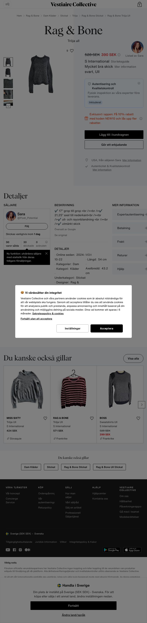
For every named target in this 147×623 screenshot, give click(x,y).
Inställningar (72, 328)
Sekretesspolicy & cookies (48, 313)
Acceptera (106, 328)
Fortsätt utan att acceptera (36, 318)
